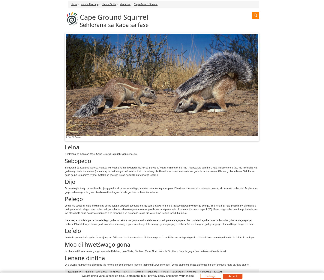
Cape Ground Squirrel (146, 4)
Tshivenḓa (152, 271)
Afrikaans (101, 271)
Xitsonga (191, 271)
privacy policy (156, 275)
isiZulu (126, 271)
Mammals (125, 4)
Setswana (205, 271)
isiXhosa (115, 271)
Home (74, 4)
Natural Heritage (89, 4)
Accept (232, 276)
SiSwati (218, 271)
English (89, 271)
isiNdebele (177, 271)
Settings (211, 276)
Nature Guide (109, 4)
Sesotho (138, 271)
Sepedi (165, 271)
